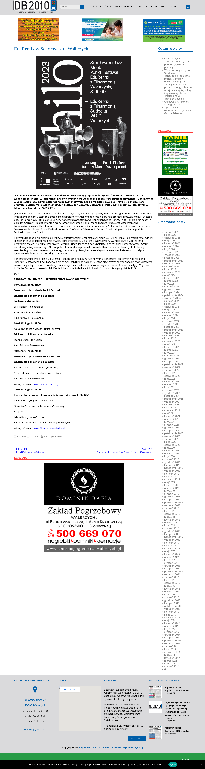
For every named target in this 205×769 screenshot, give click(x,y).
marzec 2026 (171, 246)
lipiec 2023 (170, 338)
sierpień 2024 (171, 301)
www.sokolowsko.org (46, 384)
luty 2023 (169, 352)
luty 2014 (169, 663)
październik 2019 (173, 467)
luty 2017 (169, 560)
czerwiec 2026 (172, 237)
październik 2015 (173, 606)
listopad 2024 (171, 292)
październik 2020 (173, 433)
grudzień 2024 (172, 289)
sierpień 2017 (171, 542)
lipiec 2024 (170, 304)
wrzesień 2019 (172, 470)
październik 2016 (173, 571)
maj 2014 (169, 654)
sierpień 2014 (171, 646)
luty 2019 (169, 491)
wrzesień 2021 (172, 401)
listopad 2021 (171, 396)
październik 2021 (173, 398)
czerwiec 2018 (172, 513)
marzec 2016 (171, 591)
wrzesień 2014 (172, 643)
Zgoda (173, 764)
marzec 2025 (171, 280)
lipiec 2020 (170, 442)
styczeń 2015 (171, 632)
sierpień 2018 (171, 508)
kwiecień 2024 (172, 312)
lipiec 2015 (170, 614)
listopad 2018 (171, 499)
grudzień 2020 (172, 427)
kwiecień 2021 (172, 416)
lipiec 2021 (170, 407)
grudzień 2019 (172, 462)
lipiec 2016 (170, 580)
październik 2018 (173, 502)
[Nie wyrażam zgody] (201, 764)
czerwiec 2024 (172, 306)
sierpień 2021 (171, 404)
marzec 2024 (171, 315)
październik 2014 (173, 640)
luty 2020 (169, 456)
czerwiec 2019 (172, 479)
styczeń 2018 (171, 528)
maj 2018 (169, 516)
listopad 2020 (171, 430)
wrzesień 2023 (172, 332)
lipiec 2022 (170, 373)
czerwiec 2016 (172, 583)
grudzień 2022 (172, 358)
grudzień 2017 (172, 531)
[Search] (82, 7)
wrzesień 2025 (172, 263)
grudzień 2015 (172, 600)
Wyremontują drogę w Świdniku (177, 71)
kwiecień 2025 (172, 278)
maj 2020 (169, 447)
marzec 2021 (171, 419)
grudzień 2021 (172, 393)
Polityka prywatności (35, 729)
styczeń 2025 (171, 286)
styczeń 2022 (171, 390)
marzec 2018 (171, 522)
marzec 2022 (171, 384)
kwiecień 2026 (172, 243)
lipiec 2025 (170, 269)
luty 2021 (169, 421)
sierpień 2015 (171, 611)
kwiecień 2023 (172, 347)
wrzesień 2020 (172, 436)
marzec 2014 (171, 660)
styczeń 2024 (171, 321)
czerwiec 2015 (172, 617)
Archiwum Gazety (124, 6)
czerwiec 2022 (172, 375)
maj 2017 (169, 551)
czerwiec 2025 (172, 272)
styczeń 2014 (171, 666)
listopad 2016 (171, 568)
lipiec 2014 (170, 649)
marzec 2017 (171, 557)
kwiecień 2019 (172, 485)
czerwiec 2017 (172, 548)
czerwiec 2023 (172, 341)
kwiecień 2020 (172, 450)
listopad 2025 (171, 257)
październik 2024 (173, 295)
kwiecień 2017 (172, 554)
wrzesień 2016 (172, 574)
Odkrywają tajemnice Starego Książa (176, 103)
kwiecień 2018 (172, 519)
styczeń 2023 (171, 355)
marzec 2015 (171, 626)
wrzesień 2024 (172, 298)
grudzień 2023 (172, 324)
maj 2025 (169, 275)
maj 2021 (169, 413)
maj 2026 (169, 240)
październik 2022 (173, 364)
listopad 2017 (171, 534)
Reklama (159, 6)
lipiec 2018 (170, 511)
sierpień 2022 (171, 370)
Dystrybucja (145, 6)
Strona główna (102, 6)
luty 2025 (169, 283)
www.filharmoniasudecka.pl (49, 428)
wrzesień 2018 (172, 505)
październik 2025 (173, 260)
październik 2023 (173, 329)
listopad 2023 (171, 326)
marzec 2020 (171, 453)
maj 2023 (169, 344)
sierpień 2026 (171, 232)
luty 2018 (169, 525)
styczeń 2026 (171, 252)
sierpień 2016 (171, 577)
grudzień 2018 (172, 496)
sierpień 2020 (171, 439)
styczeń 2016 (171, 597)
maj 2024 (169, 309)
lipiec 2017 (170, 545)
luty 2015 (169, 629)
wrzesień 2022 (172, 367)
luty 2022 (169, 387)
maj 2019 (169, 482)
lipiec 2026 (170, 234)
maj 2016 (169, 586)
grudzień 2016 (172, 565)
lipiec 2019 (170, 476)
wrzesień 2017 (172, 539)
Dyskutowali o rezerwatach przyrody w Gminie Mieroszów (177, 110)
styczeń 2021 (171, 424)
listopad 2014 (171, 637)
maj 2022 (169, 378)
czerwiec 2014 (172, 652)
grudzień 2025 (172, 255)
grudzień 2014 (172, 634)
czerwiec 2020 (172, 445)
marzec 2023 (171, 350)
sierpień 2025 (171, 266)
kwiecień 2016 (172, 588)
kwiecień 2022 (172, 381)
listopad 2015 (171, 603)
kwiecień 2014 (172, 657)
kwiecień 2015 (172, 623)
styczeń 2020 (171, 459)
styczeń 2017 (171, 562)
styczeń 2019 (171, 493)
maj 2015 (169, 620)
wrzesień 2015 (172, 608)
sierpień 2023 (171, 335)
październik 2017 (173, 537)
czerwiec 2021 (172, 410)
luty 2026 (169, 249)
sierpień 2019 (171, 473)
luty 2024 (169, 318)
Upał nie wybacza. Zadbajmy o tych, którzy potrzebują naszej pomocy (178, 63)
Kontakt (172, 6)
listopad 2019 (171, 465)
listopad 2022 (171, 361)
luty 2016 (169, 594)
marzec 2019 (171, 488)
